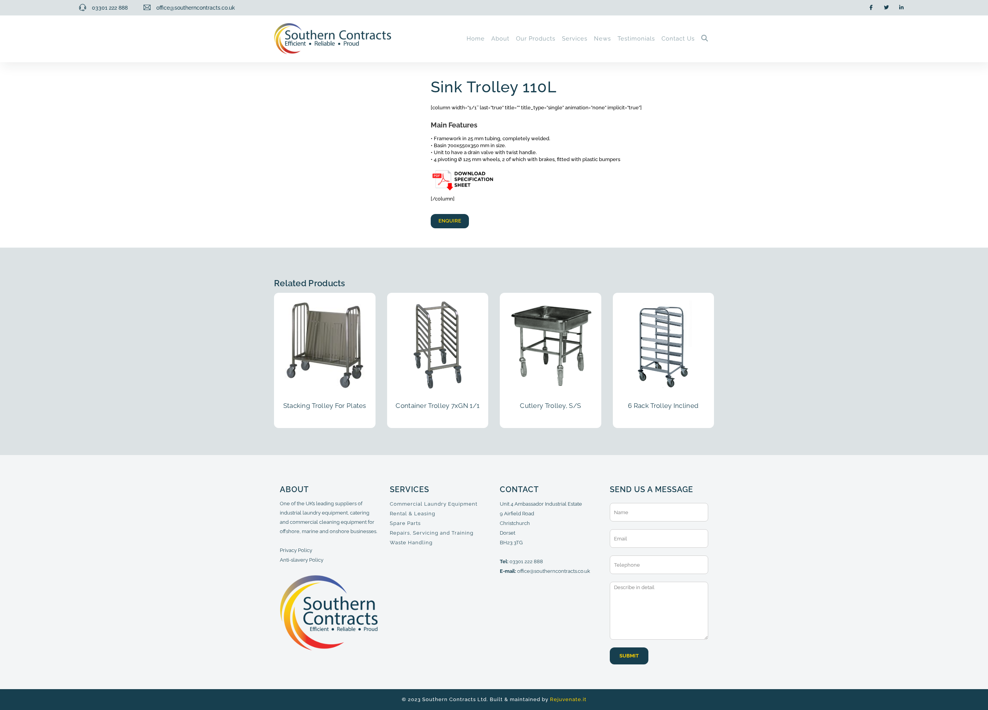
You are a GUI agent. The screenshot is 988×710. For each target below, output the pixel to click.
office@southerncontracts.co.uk (553, 571)
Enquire (449, 221)
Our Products (535, 38)
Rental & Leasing (412, 513)
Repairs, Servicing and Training (432, 533)
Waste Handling (411, 542)
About (500, 38)
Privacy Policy (296, 550)
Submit (629, 656)
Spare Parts (405, 523)
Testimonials (636, 38)
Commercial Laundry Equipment (433, 504)
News (602, 38)
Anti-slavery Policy (301, 560)
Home (476, 38)
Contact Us (678, 38)
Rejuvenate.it (568, 699)
